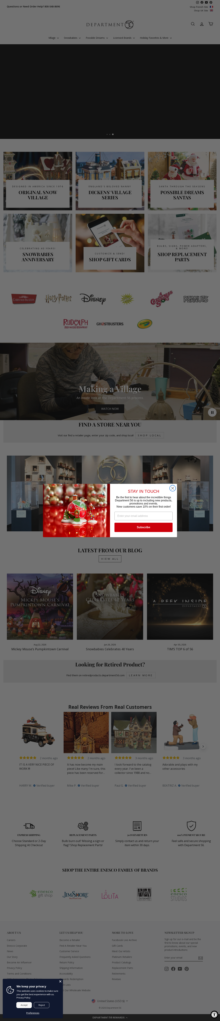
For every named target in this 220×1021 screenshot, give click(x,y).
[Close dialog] (173, 488)
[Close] (60, 981)
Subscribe (143, 527)
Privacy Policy (23, 997)
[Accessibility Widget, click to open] (214, 1014)
